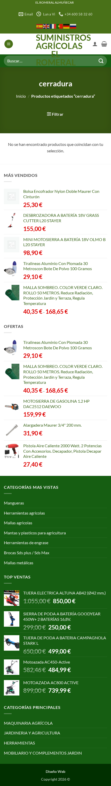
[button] (8, 44)
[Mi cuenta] (95, 43)
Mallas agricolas (18, 522)
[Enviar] (101, 61)
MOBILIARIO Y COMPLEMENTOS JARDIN (43, 752)
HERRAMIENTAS (19, 742)
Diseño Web (55, 771)
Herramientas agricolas (24, 512)
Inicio (21, 96)
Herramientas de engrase (26, 542)
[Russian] (73, 26)
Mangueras (14, 502)
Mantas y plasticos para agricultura (35, 532)
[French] (53, 26)
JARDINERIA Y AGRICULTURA (32, 732)
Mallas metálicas (18, 562)
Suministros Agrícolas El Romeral (55, 50)
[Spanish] (39, 26)
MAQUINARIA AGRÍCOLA (28, 723)
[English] (46, 26)
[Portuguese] (60, 26)
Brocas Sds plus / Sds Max (26, 552)
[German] (66, 26)
